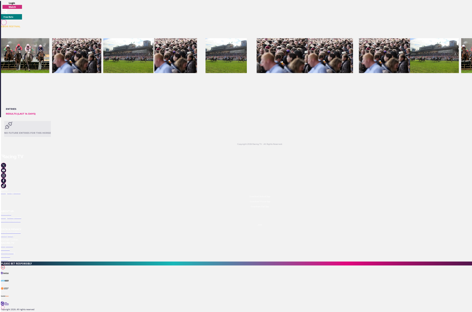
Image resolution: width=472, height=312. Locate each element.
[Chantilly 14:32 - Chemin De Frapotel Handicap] (75, 43)
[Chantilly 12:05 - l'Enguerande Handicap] (174, 43)
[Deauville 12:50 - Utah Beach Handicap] (225, 43)
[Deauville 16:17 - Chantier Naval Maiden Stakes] (126, 43)
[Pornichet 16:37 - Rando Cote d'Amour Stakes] (23, 43)
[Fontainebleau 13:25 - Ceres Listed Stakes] (329, 43)
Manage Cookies (9, 240)
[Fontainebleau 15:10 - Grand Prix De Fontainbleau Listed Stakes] (288, 43)
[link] (25, 43)
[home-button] (4, 11)
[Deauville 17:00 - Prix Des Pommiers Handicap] (433, 43)
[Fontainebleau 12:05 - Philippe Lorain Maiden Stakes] (385, 43)
